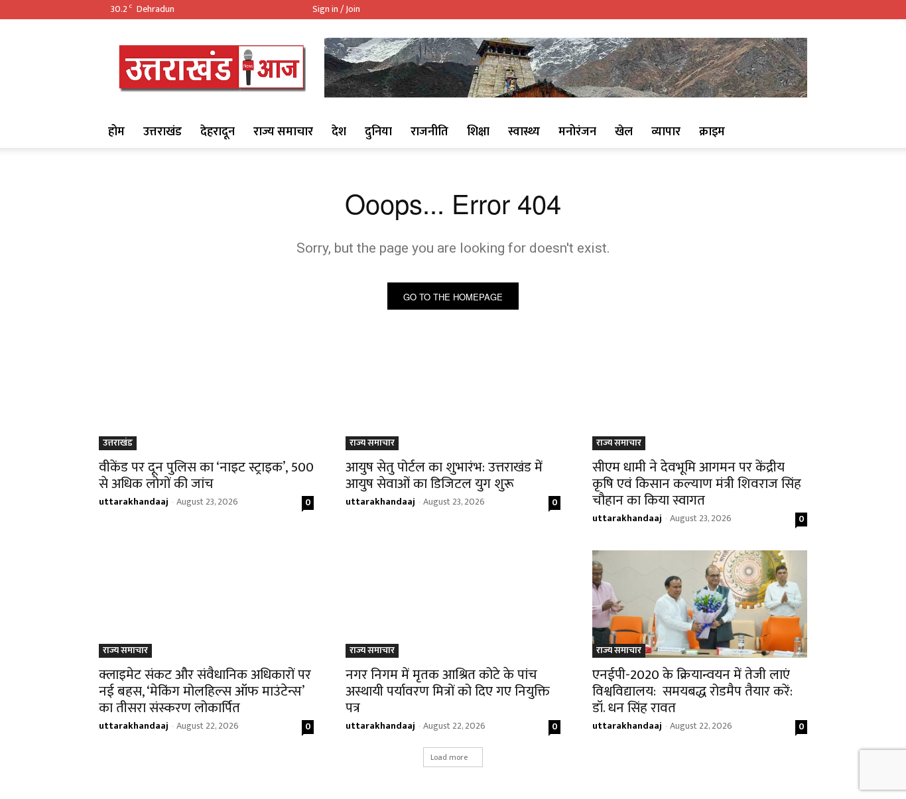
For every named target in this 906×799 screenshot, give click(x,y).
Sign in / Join (336, 9)
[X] (776, 9)
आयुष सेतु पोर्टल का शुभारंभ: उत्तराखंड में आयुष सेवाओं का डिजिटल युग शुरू (444, 475)
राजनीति (429, 132)
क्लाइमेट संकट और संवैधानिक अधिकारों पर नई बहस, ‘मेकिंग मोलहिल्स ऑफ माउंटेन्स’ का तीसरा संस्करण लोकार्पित (205, 691)
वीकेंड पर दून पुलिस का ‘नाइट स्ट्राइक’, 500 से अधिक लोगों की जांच (206, 475)
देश (339, 132)
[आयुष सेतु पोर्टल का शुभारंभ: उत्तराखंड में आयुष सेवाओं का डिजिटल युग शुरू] (453, 396)
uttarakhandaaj (133, 501)
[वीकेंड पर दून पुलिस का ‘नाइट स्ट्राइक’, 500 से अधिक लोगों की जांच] (206, 396)
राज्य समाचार (283, 132)
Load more (449, 757)
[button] (791, 132)
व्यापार (665, 132)
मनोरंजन (577, 132)
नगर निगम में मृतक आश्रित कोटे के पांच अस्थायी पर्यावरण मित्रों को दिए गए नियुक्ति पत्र (448, 691)
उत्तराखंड (162, 132)
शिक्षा (478, 132)
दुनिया (378, 132)
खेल (624, 132)
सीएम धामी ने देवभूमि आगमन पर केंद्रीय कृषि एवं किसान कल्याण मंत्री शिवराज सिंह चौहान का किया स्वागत (696, 484)
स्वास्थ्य (524, 132)
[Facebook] (734, 9)
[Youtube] (797, 9)
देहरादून (217, 132)
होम (116, 132)
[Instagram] (755, 9)
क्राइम (712, 132)
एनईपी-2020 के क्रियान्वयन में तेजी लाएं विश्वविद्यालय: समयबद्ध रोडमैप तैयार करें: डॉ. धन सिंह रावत (692, 691)
